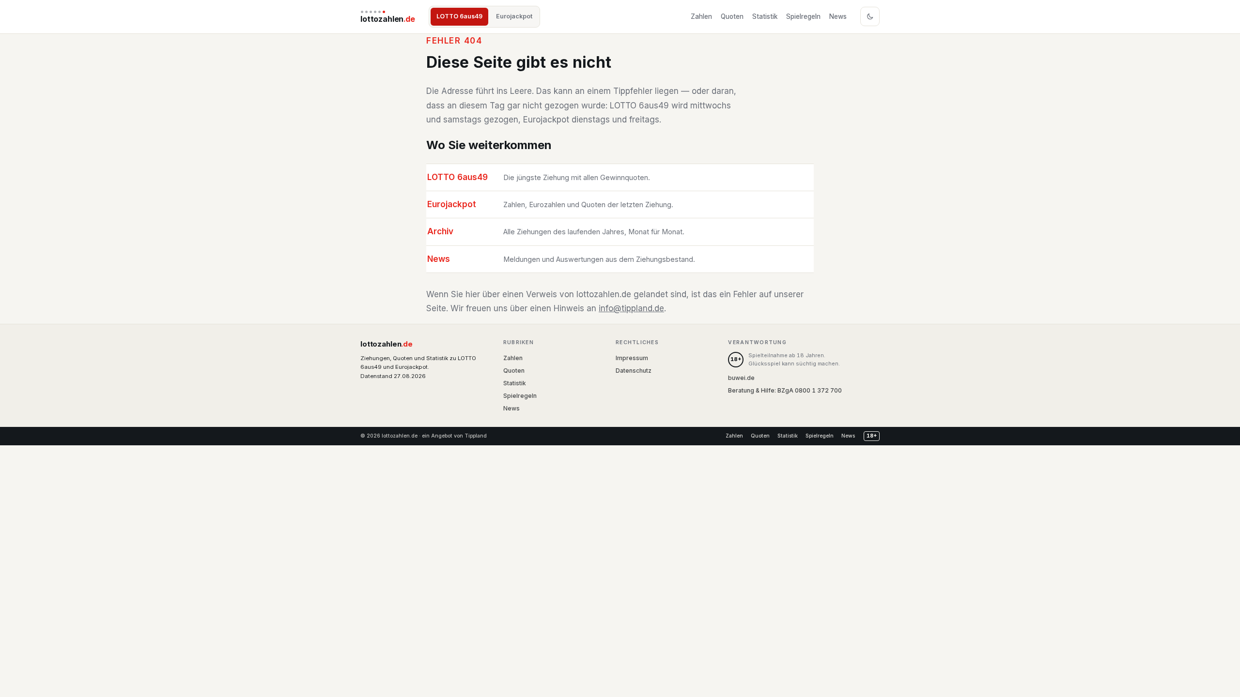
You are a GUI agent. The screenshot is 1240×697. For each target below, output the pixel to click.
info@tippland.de (631, 308)
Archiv (440, 231)
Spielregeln (803, 16)
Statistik (764, 16)
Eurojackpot (514, 16)
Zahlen (701, 16)
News (838, 16)
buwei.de (741, 377)
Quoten (732, 16)
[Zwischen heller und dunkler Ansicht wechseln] (870, 16)
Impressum (632, 358)
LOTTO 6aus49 (459, 16)
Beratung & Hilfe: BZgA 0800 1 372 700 (785, 390)
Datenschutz (633, 370)
